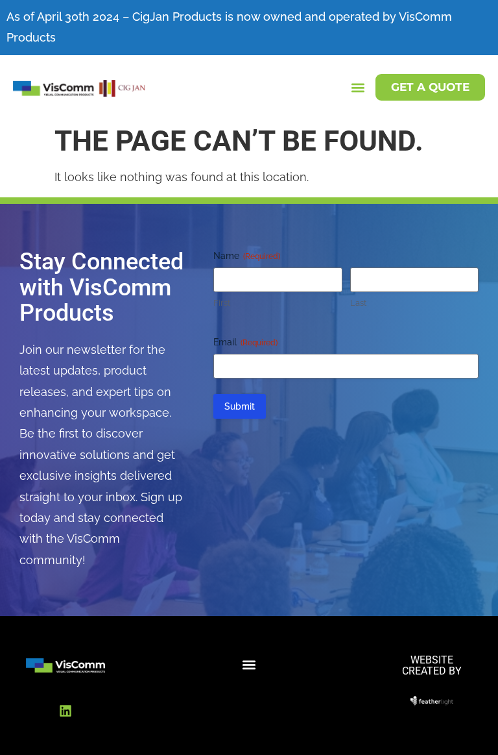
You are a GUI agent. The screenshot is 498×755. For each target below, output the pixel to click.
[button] (358, 87)
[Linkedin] (65, 710)
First (221, 303)
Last (358, 303)
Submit (239, 406)
